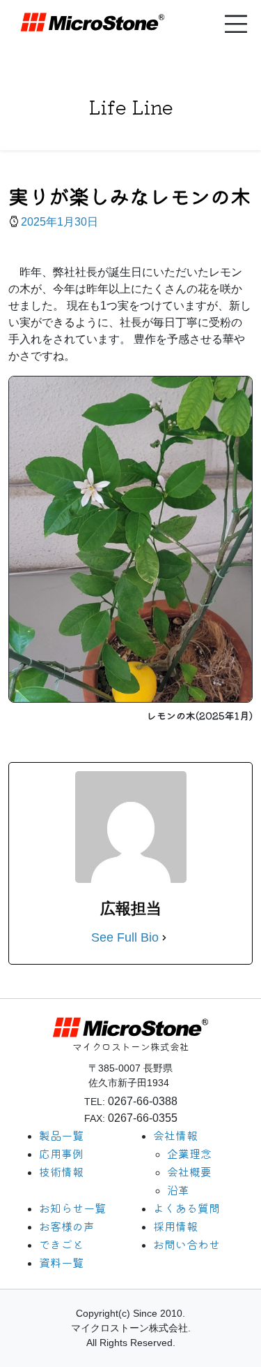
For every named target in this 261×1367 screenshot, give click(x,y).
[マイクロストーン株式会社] (123, 22)
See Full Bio (125, 937)
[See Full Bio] (164, 937)
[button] (236, 24)
